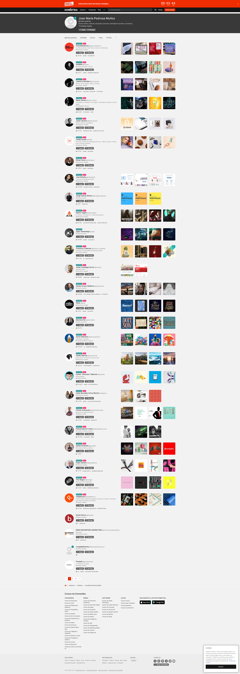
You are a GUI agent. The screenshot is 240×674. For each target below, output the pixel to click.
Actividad (83, 38)
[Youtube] (173, 661)
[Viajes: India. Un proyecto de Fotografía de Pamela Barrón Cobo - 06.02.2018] (155, 432)
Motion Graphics (93, 384)
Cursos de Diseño (70, 613)
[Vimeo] (170, 661)
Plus (99, 10)
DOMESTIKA (71, 10)
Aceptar (221, 666)
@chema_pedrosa (71, 38)
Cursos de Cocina (70, 642)
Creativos (72, 585)
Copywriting (91, 55)
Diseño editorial (87, 130)
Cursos (92, 38)
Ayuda (125, 660)
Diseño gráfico (87, 471)
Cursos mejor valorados (128, 603)
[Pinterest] (162, 661)
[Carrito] (155, 10)
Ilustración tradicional (89, 222)
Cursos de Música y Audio (72, 635)
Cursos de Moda (69, 622)
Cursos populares (126, 605)
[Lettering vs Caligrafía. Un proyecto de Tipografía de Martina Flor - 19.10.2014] (155, 323)
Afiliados (104, 663)
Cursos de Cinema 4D (108, 609)
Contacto (111, 660)
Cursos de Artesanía (89, 609)
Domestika (105, 660)
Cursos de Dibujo (88, 607)
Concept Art (96, 365)
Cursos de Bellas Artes (90, 614)
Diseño (85, 55)
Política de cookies (102, 670)
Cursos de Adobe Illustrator (110, 605)
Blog (121, 660)
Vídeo (91, 112)
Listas (101, 38)
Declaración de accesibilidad (116, 670)
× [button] (238, 4)
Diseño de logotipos (98, 130)
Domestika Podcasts (70, 663)
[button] (104, 10)
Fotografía (99, 91)
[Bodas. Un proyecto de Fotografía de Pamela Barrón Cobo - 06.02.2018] (127, 432)
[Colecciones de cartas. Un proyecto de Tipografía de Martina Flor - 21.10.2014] (141, 323)
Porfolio (109, 38)
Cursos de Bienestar (71, 644)
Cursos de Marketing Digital (91, 628)
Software (106, 598)
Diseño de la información (89, 508)
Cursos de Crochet (88, 630)
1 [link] (69, 578)
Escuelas (93, 660)
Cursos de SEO (87, 623)
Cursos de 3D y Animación (72, 616)
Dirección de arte (102, 222)
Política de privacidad (91, 670)
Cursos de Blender (107, 614)
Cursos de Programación (90, 625)
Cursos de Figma (107, 616)
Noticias (117, 660)
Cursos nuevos (125, 600)
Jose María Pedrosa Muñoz (97, 18)
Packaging (90, 151)
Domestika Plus (81, 663)
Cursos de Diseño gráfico (90, 612)
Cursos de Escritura (70, 625)
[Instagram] (166, 661)
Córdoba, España (86, 26)
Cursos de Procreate (108, 607)
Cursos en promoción (127, 607)
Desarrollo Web (88, 187)
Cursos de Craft (69, 603)
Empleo (78, 660)
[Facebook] (155, 661)
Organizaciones (112, 663)
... (116, 36)
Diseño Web (90, 168)
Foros (82, 660)
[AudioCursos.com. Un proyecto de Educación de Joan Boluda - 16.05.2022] (141, 180)
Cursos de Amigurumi (89, 632)
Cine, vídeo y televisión (89, 91)
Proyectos (92, 10)
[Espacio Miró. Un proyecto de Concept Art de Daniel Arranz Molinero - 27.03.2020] (155, 289)
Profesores (120, 663)
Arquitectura (89, 258)
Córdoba (79, 585)
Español (133, 660)
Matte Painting (88, 365)
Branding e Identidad (93, 72)
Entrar (160, 10)
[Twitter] (158, 661)
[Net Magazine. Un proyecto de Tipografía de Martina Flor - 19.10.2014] (169, 323)
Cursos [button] (82, 10)
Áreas (85, 598)
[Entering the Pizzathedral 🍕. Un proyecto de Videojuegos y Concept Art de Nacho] (155, 215)
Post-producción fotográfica (92, 294)
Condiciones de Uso (80, 670)
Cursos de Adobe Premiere (110, 612)
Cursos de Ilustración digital (91, 605)
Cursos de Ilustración (71, 600)
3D (83, 258)
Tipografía (90, 311)
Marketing (85, 204)
